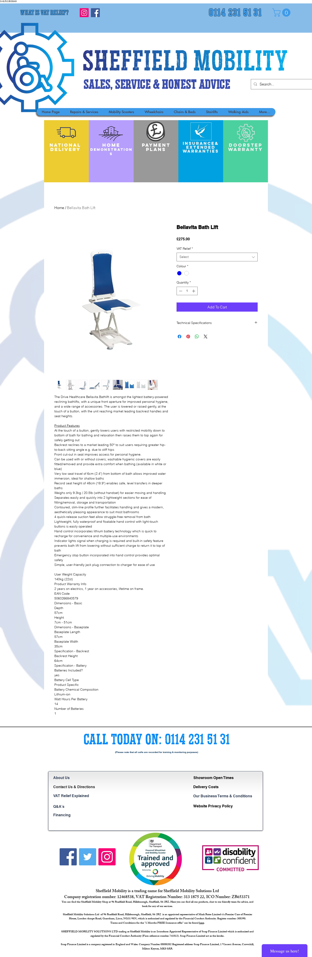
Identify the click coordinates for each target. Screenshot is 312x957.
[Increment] (194, 291)
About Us (61, 778)
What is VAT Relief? (44, 13)
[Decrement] (180, 291)
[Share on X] (205, 336)
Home (59, 207)
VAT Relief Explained (71, 796)
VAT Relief (185, 249)
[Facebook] (95, 12)
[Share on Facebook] (179, 336)
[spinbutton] (187, 291)
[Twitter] (87, 856)
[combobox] (217, 257)
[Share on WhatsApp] (197, 336)
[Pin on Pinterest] (188, 336)
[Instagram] (84, 12)
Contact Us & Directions (74, 787)
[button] (282, 12)
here (201, 923)
